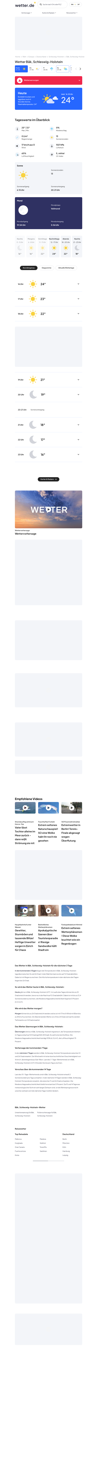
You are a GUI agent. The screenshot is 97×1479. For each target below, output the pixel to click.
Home (17, 57)
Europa (31, 57)
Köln (64, 1147)
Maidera (43, 1139)
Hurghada (18, 1143)
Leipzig (65, 1155)
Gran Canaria (20, 1147)
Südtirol (43, 1143)
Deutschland (41, 57)
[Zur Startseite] (25, 4)
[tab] (29, 268)
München (66, 1143)
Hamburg (66, 1151)
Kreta (17, 1155)
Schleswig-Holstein (56, 57)
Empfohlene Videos (28, 799)
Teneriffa (43, 1147)
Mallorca (18, 1139)
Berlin (65, 1139)
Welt (24, 57)
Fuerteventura (20, 1151)
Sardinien (43, 1151)
